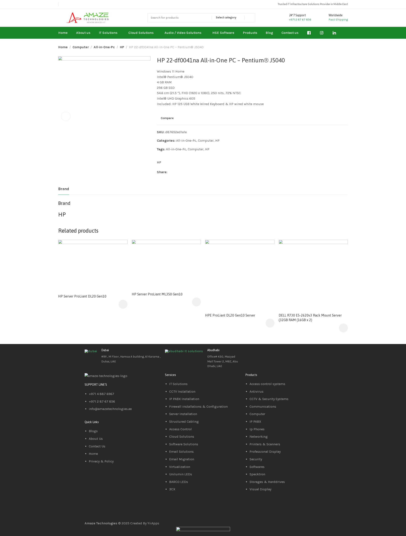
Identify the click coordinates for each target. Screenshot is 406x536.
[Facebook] (250, 353)
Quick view (119, 257)
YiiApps (153, 523)
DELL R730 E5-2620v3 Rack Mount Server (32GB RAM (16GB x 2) (310, 317)
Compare (167, 118)
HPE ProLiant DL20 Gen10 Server (230, 315)
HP (122, 47)
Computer (81, 47)
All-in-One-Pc (104, 47)
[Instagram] (273, 353)
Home (63, 47)
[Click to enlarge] (65, 116)
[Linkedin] (262, 353)
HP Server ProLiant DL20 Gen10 (82, 296)
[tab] (63, 189)
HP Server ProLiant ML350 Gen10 (157, 294)
